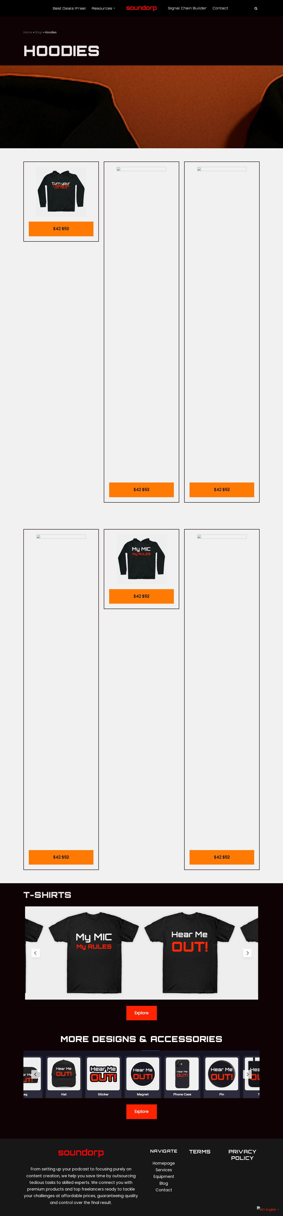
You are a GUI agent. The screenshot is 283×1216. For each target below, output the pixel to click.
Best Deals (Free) (69, 8)
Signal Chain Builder (187, 8)
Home (27, 32)
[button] (114, 8)
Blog (164, 1183)
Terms (200, 1151)
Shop (38, 32)
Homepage (164, 1163)
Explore (142, 1013)
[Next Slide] (247, 953)
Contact (220, 8)
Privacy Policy (242, 1154)
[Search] (256, 8)
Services (164, 1170)
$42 (61, 229)
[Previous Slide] (35, 953)
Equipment (164, 1176)
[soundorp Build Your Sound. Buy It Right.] (141, 8)
